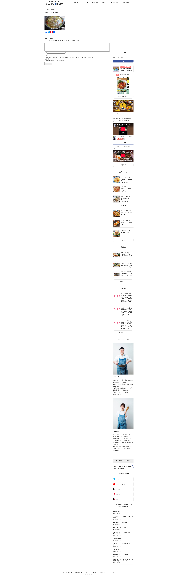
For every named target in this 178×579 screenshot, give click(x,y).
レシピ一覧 (85, 2)
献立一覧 (76, 2)
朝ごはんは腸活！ (117, 549)
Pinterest (118, 494)
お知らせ (104, 2)
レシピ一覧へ (122, 240)
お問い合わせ (126, 2)
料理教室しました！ (118, 511)
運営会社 (115, 572)
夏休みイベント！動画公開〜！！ (121, 522)
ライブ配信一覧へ (122, 165)
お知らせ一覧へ (123, 332)
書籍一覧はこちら (122, 96)
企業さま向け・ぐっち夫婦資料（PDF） (102, 572)
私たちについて (114, 2)
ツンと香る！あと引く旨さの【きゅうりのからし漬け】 (123, 533)
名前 (45, 52)
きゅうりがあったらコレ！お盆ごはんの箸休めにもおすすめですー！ (123, 560)
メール (46, 54)
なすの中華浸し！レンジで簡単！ (121, 554)
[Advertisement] (77, 78)
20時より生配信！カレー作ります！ (122, 527)
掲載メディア (69, 572)
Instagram (118, 489)
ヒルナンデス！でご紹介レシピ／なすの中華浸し (123, 517)
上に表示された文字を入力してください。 (55, 60)
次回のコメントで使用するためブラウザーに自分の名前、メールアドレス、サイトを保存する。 (70, 57)
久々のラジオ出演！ (118, 538)
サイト (46, 56)
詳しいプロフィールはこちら (123, 460)
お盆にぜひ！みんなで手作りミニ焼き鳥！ (122, 544)
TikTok (117, 499)
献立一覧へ (123, 281)
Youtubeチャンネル (121, 484)
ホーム (62, 572)
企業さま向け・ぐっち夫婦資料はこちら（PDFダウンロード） (123, 467)
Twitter (117, 479)
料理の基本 (95, 2)
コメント (47, 42)
